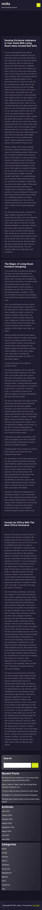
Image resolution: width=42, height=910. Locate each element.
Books (4, 849)
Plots (4, 881)
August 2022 (6, 831)
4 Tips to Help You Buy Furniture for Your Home (20, 791)
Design (4, 853)
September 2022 (8, 827)
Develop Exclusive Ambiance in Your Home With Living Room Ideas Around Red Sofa (21, 43)
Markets (5, 877)
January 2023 (7, 823)
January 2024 (7, 815)
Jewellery (5, 865)
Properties (6, 885)
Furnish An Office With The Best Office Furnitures (19, 524)
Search (8, 758)
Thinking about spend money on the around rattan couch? (20, 800)
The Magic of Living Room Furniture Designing (19, 265)
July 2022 (5, 835)
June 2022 (6, 839)
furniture (5, 857)
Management (7, 873)
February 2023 (7, 819)
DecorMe (36, 905)
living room (6, 869)
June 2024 (6, 811)
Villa (3, 889)
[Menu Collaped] (38, 5)
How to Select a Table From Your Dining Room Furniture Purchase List (19, 786)
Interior (4, 861)
